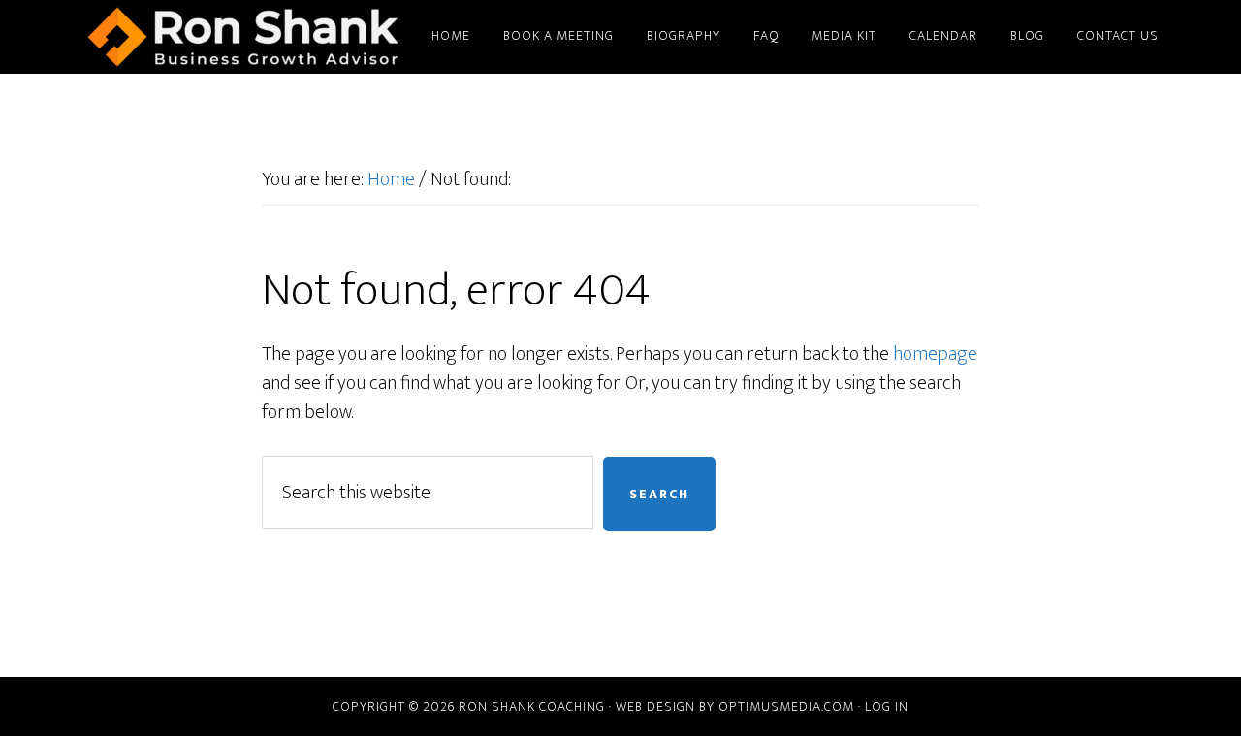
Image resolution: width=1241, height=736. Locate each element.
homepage (935, 353)
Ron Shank (242, 37)
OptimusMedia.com (786, 706)
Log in (886, 706)
